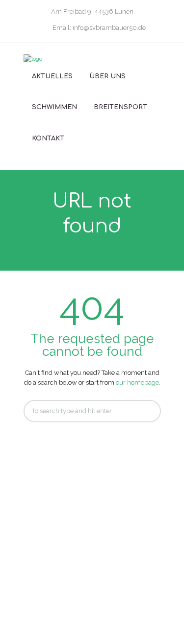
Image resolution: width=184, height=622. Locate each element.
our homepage (137, 382)
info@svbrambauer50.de (109, 27)
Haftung (112, 599)
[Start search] (146, 411)
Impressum (78, 599)
